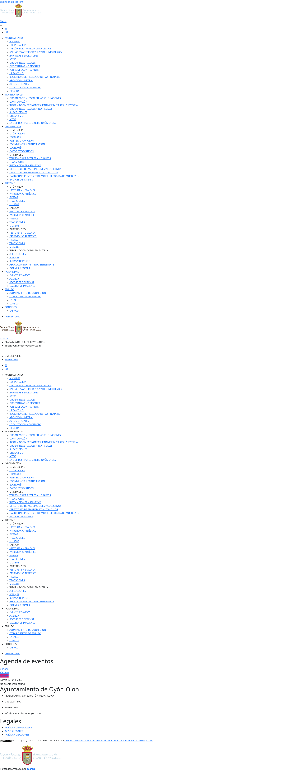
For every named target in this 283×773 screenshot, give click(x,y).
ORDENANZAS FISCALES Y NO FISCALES (30, 108)
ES (6, 28)
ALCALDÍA (14, 41)
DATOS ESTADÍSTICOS (21, 151)
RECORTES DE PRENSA (21, 282)
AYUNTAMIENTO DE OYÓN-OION (27, 293)
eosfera (31, 768)
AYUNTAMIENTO (14, 38)
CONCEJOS (11, 307)
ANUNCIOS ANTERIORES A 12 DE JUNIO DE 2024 (35, 52)
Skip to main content (11, 1)
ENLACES (14, 300)
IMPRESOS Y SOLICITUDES (24, 55)
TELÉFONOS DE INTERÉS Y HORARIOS (30, 158)
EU (6, 32)
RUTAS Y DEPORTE (19, 261)
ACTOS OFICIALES (19, 84)
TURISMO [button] (10, 520)
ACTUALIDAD (12, 271)
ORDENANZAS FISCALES (22, 62)
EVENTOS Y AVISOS (20, 275)
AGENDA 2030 (12, 316)
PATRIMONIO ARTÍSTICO (23, 193)
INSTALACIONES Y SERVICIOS (25, 165)
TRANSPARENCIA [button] (14, 431)
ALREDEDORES (17, 254)
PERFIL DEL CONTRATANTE (24, 69)
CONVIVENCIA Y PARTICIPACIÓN (27, 144)
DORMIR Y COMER (19, 268)
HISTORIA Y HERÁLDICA (22, 190)
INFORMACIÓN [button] (13, 463)
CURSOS (14, 303)
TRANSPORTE (16, 162)
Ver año (4, 668)
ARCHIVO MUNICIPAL (21, 80)
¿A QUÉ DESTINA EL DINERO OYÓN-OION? (32, 123)
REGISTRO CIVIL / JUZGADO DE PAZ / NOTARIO (35, 77)
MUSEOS (14, 204)
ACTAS (12, 59)
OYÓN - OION (17, 133)
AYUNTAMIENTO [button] (14, 374)
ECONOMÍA (15, 147)
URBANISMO (16, 73)
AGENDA (14, 278)
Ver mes (4, 672)
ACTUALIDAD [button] (12, 608)
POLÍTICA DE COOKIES (17, 734)
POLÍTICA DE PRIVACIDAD (19, 727)
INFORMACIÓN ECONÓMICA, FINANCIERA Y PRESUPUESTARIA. (43, 105)
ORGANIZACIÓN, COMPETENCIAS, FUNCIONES (35, 98)
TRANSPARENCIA (14, 94)
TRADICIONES (17, 200)
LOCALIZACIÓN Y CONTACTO (25, 87)
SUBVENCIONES (18, 112)
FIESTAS (13, 197)
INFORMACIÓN (13, 126)
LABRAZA (14, 310)
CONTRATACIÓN (18, 101)
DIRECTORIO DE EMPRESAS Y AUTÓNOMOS (33, 172)
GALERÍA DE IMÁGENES (22, 285)
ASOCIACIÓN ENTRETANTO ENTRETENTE (31, 264)
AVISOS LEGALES (14, 731)
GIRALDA (14, 91)
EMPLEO (9, 289)
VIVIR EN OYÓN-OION (21, 140)
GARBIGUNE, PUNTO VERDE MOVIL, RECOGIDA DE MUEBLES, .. (44, 176)
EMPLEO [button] (9, 626)
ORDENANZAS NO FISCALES (24, 66)
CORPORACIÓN (18, 45)
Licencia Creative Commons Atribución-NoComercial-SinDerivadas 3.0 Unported (108, 740)
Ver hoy (4, 676)
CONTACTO (6, 338)
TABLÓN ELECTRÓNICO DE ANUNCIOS (30, 48)
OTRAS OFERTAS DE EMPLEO (25, 296)
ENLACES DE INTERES (21, 179)
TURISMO (10, 183)
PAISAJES (14, 257)
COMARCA (15, 137)
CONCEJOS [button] (11, 644)
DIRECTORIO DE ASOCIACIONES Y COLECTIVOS (35, 169)
